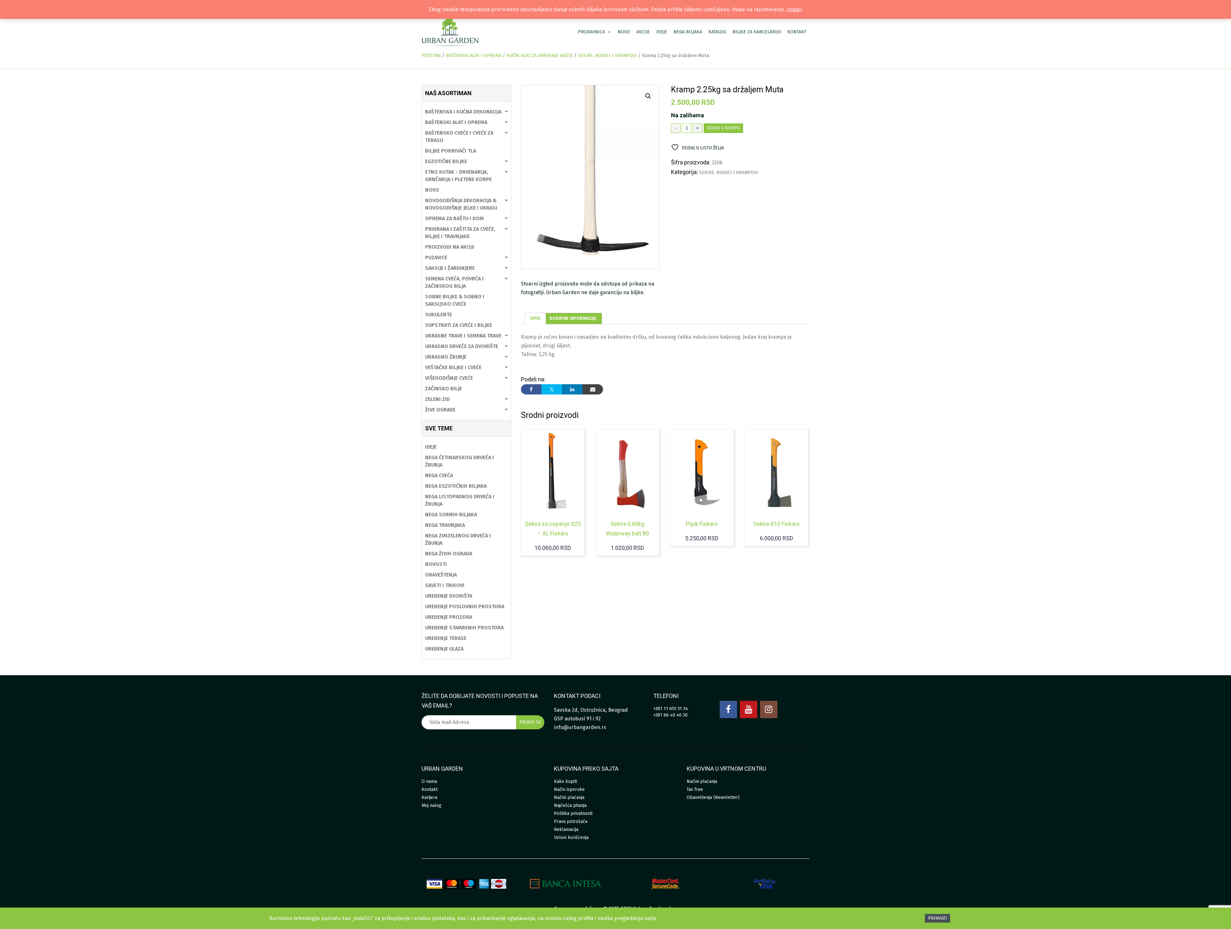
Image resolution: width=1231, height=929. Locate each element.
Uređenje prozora (448, 617)
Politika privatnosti (573, 813)
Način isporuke (569, 789)
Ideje (661, 32)
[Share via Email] (592, 389)
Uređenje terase (445, 638)
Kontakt (796, 32)
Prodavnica (591, 32)
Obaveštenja (441, 575)
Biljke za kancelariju (757, 32)
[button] (648, 96)
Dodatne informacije (573, 318)
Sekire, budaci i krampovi (607, 55)
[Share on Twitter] (551, 389)
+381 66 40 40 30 (670, 715)
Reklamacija (566, 829)
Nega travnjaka (445, 525)
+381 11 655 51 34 (670, 708)
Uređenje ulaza (444, 649)
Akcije (643, 32)
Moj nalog (431, 805)
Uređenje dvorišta (448, 596)
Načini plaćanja (569, 797)
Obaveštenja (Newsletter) (713, 797)
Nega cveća (439, 475)
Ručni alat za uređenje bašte (540, 55)
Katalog (717, 32)
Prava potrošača (570, 821)
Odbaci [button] (794, 9)
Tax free (695, 789)
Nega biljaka (688, 32)
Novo (624, 32)
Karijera (429, 797)
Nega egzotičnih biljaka (456, 486)
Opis (535, 318)
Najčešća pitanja (570, 805)
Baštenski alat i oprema (473, 55)
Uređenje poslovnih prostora (464, 606)
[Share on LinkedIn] (572, 389)
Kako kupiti (565, 781)
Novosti (436, 564)
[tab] (535, 318)
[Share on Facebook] (531, 389)
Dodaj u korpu (723, 128)
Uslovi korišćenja (571, 837)
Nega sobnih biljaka (451, 514)
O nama (429, 781)
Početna (431, 55)
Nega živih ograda (448, 554)
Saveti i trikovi (445, 585)
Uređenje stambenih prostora (464, 628)
